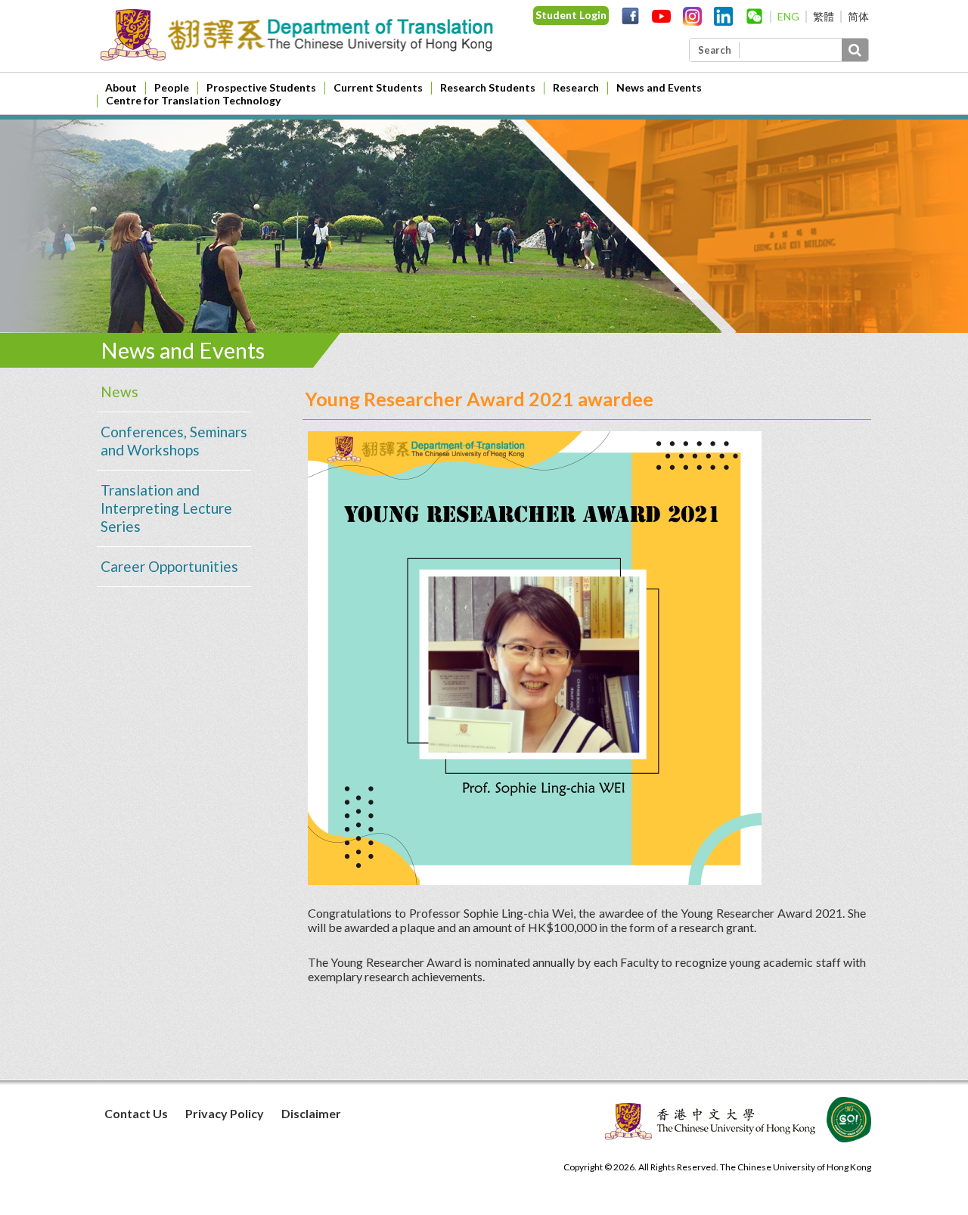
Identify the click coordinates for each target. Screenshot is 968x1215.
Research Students (487, 87)
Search (714, 50)
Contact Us (136, 1113)
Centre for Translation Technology (193, 100)
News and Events (659, 87)
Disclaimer (311, 1113)
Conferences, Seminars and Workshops (174, 440)
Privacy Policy (224, 1113)
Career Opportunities (169, 566)
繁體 (823, 16)
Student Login (571, 14)
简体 (858, 16)
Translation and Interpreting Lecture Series (166, 508)
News (119, 391)
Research (576, 87)
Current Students (378, 87)
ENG (788, 16)
